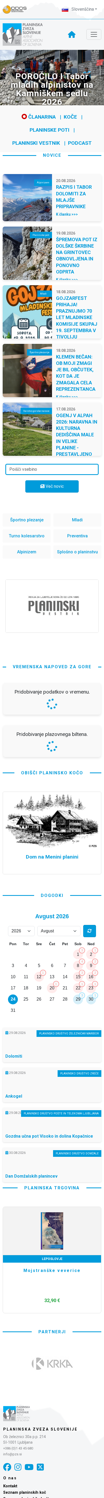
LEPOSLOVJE (52, 1400)
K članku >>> (67, 214)
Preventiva (77, 535)
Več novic (54, 486)
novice (52, 155)
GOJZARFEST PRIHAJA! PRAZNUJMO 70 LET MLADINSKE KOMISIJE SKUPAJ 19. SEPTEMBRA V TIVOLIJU (76, 317)
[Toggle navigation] (93, 34)
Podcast (80, 143)
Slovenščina (82, 9)
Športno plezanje (26, 519)
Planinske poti (49, 130)
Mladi (77, 519)
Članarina (41, 117)
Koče (70, 117)
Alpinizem (26, 551)
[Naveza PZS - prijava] (17, 9)
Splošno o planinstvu (77, 551)
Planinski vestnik (36, 143)
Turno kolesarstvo (27, 535)
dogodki (52, 1036)
